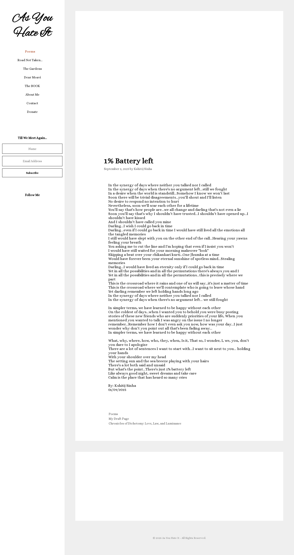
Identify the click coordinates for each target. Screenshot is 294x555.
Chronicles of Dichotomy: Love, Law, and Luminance (145, 423)
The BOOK (32, 86)
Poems (30, 51)
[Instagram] (31, 205)
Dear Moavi (32, 77)
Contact (32, 103)
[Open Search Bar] (32, 120)
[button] (38, 51)
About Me (32, 94)
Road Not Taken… (29, 60)
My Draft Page (119, 418)
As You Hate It (32, 25)
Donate (32, 112)
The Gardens (32, 69)
